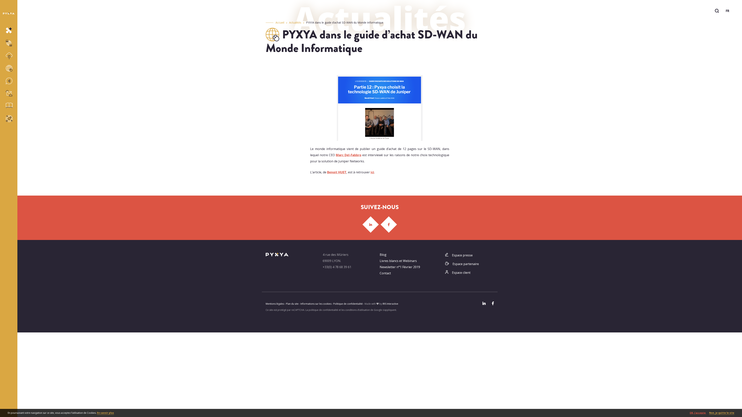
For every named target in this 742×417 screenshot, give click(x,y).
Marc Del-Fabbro (348, 155)
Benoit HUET (336, 172)
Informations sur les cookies (315, 303)
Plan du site (292, 303)
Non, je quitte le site (721, 412)
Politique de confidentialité (348, 303)
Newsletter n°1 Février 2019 (400, 267)
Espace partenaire (466, 264)
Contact (385, 273)
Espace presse (462, 255)
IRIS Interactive (390, 303)
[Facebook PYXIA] (389, 224)
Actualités (295, 22)
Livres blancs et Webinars (398, 261)
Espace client (461, 272)
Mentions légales (275, 303)
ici (372, 172)
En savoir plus (105, 412)
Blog (383, 255)
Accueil (280, 22)
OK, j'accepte (698, 412)
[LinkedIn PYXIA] (370, 224)
